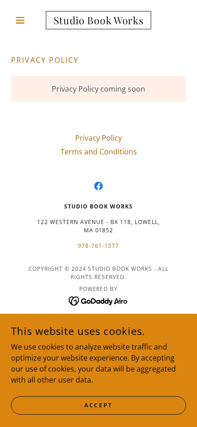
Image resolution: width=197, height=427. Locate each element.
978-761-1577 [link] (98, 246)
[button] (24, 20)
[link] (98, 20)
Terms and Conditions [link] (98, 152)
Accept (98, 405)
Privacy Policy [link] (98, 138)
